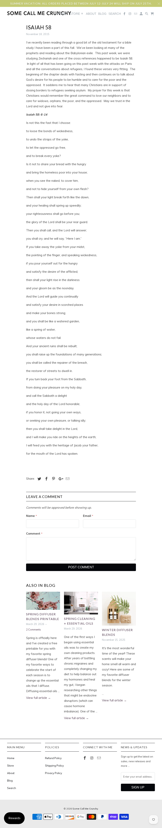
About (10, 773)
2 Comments (33, 629)
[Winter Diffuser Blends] (119, 609)
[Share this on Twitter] (39, 479)
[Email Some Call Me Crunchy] (99, 758)
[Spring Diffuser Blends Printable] (43, 601)
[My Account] (141, 14)
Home (10, 758)
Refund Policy (53, 758)
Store (10, 765)
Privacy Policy (53, 773)
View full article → (38, 698)
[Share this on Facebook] (46, 479)
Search (11, 788)
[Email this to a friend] (67, 479)
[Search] (147, 14)
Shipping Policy (54, 765)
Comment (34, 533)
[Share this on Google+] (60, 479)
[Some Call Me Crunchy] (23, 13)
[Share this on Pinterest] (53, 479)
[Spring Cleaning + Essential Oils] (81, 603)
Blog (10, 780)
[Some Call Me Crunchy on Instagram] (92, 758)
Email (88, 516)
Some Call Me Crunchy (85, 808)
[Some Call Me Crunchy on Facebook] (85, 758)
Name (31, 516)
